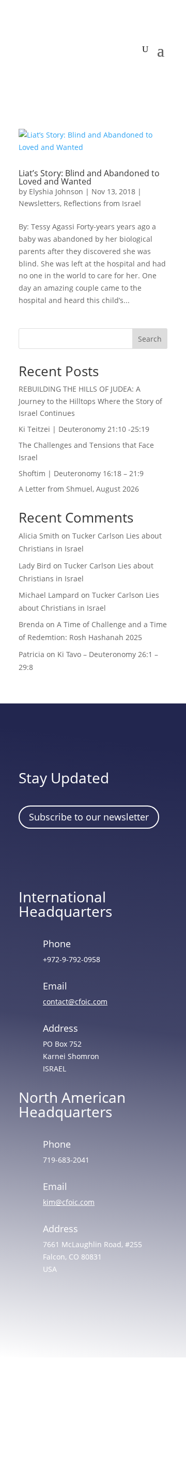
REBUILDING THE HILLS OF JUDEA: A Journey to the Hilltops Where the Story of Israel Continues (90, 401)
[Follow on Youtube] (121, 857)
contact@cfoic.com (75, 1001)
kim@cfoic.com (69, 1202)
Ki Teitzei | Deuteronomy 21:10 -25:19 (84, 429)
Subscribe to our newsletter (89, 817)
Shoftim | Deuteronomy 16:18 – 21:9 (81, 473)
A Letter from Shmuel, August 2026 (79, 489)
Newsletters (39, 203)
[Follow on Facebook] (31, 857)
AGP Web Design (107, 1429)
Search (150, 339)
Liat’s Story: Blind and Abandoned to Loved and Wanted (89, 177)
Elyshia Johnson (56, 191)
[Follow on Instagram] (61, 857)
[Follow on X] (91, 857)
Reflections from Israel (102, 203)
